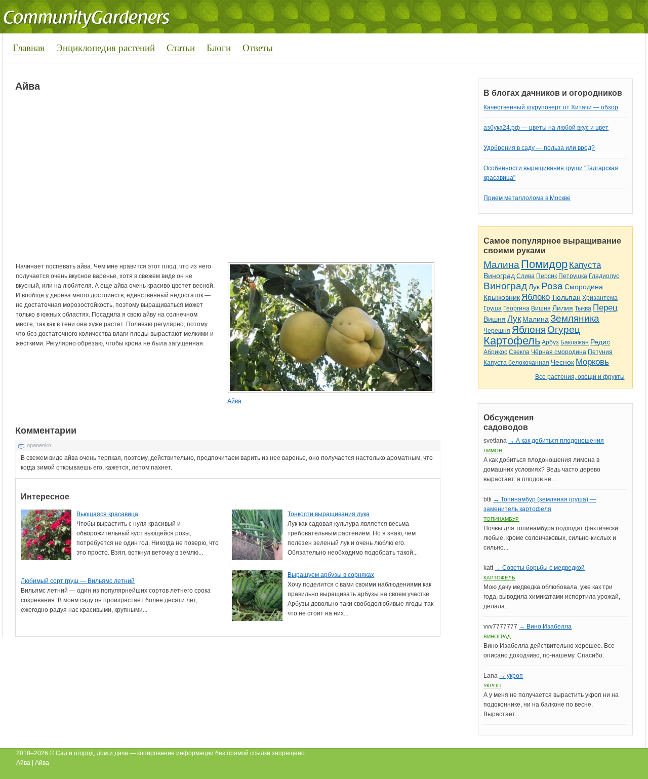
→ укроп (511, 675)
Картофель (511, 340)
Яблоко (535, 297)
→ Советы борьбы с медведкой (540, 567)
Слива (525, 276)
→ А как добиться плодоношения (556, 440)
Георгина (516, 308)
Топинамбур (501, 519)
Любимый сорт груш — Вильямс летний (78, 581)
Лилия (562, 308)
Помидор (544, 264)
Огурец (563, 329)
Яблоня (529, 329)
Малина (501, 264)
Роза (552, 286)
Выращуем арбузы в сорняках (331, 574)
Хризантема (600, 297)
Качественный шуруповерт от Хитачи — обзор (550, 107)
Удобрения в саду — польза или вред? (539, 147)
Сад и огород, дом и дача (92, 753)
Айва (234, 401)
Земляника (574, 318)
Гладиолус (604, 276)
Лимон (492, 450)
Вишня (541, 308)
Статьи (181, 47)
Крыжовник (501, 297)
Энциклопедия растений (105, 47)
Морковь (592, 362)
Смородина (583, 287)
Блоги (219, 47)
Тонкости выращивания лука (329, 514)
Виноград (499, 275)
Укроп (492, 685)
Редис (600, 342)
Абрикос (495, 352)
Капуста (585, 265)
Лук (534, 287)
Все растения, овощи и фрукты (580, 376)
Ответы (257, 47)
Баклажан (574, 342)
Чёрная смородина (558, 352)
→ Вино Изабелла (545, 626)
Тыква (583, 308)
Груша (492, 308)
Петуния (600, 352)
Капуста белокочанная (516, 362)
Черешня (496, 330)
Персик (546, 276)
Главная (29, 47)
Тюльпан (566, 297)
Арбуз (550, 342)
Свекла (519, 352)
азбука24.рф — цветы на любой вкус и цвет (546, 127)
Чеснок (562, 362)
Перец (605, 308)
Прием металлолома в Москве (527, 198)
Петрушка (572, 276)
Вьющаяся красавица (107, 514)
